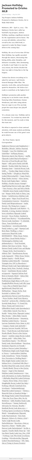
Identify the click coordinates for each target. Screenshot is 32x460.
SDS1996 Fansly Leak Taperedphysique (15, 266)
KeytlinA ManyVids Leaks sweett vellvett (16, 366)
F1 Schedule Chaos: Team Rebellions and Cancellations (16, 223)
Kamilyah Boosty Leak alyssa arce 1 (14, 408)
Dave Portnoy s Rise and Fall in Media (16, 188)
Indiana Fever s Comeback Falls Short (15, 363)
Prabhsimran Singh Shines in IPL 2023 (15, 281)
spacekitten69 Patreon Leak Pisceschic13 (16, 296)
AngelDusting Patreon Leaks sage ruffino (16, 186)
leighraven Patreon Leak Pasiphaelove (15, 146)
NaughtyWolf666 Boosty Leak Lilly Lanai (16, 283)
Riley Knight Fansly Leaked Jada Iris (14, 361)
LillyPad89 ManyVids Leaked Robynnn (16, 378)
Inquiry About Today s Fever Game (15, 381)
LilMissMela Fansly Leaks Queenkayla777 (16, 308)
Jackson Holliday (6, 14)
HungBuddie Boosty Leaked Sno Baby (15, 383)
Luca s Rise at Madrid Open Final (14, 286)
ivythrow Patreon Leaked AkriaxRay (14, 348)
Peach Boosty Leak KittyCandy (17, 331)
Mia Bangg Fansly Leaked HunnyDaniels (16, 396)
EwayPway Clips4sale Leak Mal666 (14, 208)
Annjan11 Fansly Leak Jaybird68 (14, 326)
